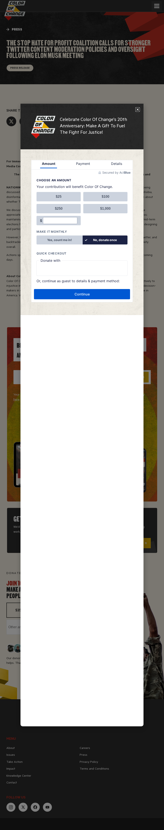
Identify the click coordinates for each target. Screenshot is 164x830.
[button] (137, 109)
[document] (82, 415)
